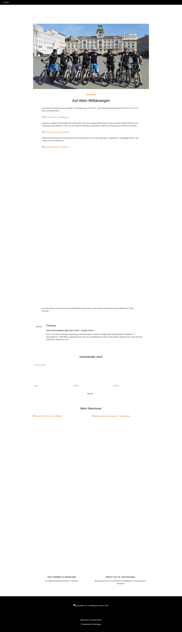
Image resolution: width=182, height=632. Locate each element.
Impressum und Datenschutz (91, 620)
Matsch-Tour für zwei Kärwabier (120, 577)
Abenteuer (91, 94)
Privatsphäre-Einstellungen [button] (91, 624)
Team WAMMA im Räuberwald (61, 577)
